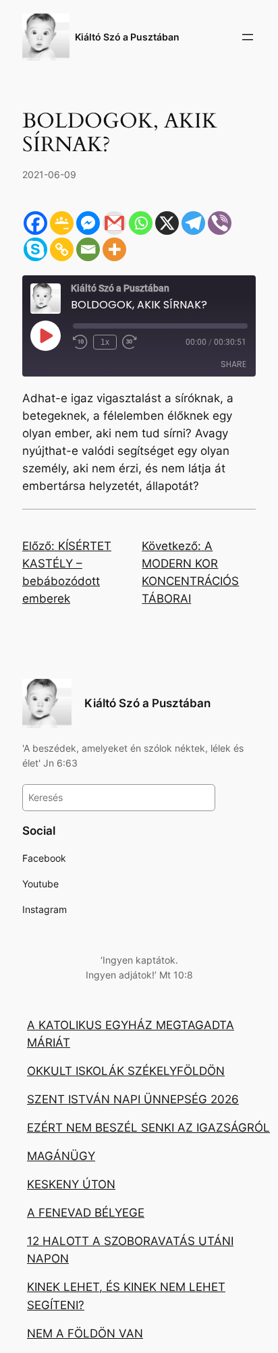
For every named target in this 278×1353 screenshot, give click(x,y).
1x (105, 342)
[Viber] (219, 223)
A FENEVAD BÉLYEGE (85, 1212)
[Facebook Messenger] (88, 223)
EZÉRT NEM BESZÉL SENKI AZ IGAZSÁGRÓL (148, 1127)
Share (233, 364)
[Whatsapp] (140, 223)
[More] (114, 249)
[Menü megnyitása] (248, 37)
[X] (167, 223)
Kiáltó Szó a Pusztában (127, 37)
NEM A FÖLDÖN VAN (85, 1333)
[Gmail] (114, 223)
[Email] (88, 249)
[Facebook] (35, 223)
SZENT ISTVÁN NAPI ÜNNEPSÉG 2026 (133, 1099)
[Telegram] (193, 223)
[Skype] (35, 249)
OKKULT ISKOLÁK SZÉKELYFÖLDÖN (126, 1071)
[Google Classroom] (62, 223)
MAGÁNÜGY (61, 1156)
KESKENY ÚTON (71, 1184)
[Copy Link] (62, 249)
